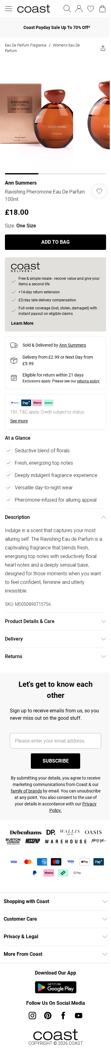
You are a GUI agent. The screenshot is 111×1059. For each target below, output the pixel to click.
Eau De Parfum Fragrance (26, 45)
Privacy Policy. (73, 811)
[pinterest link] (45, 1025)
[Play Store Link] (53, 997)
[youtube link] (76, 1025)
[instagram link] (30, 1025)
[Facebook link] (61, 1025)
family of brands (52, 791)
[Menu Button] (8, 8)
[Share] (98, 48)
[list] (53, 114)
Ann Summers (21, 178)
